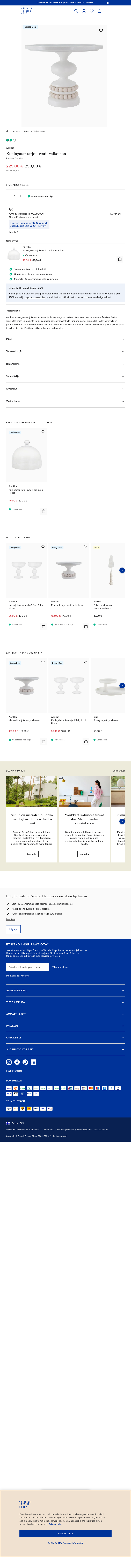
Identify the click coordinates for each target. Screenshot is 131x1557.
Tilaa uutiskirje (60, 967)
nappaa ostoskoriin (35, 297)
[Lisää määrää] (20, 196)
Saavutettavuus (101, 1129)
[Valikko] (107, 10)
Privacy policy (56, 1524)
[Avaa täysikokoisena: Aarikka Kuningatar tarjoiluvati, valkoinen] (64, 76)
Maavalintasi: (13, 975)
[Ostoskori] (99, 10)
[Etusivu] (7, 131)
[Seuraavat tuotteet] (122, 570)
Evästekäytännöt (84, 1129)
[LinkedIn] (33, 1062)
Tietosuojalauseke (65, 1129)
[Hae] (76, 10)
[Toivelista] (91, 10)
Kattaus (16, 131)
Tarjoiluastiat (39, 131)
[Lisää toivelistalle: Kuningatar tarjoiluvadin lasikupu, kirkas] (43, 431)
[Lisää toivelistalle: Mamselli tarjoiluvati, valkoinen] (85, 547)
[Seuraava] (122, 821)
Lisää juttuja (119, 770)
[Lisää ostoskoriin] (120, 259)
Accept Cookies (65, 1533)
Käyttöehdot (48, 1129)
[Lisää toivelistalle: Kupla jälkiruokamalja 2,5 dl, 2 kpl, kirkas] (43, 547)
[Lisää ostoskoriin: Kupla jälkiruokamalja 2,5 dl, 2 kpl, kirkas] (43, 626)
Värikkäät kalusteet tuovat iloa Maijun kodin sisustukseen (84, 818)
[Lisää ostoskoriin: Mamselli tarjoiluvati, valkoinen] (86, 626)
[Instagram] (9, 1062)
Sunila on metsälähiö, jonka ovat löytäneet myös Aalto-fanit (32, 818)
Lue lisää (10, 919)
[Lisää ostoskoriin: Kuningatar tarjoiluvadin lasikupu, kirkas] (43, 511)
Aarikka (10, 147)
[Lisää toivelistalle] (101, 30)
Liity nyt (42, 225)
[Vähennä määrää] (8, 196)
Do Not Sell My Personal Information (22, 1129)
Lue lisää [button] (13, 232)
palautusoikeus (44, 274)
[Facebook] (17, 1062)
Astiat (26, 131)
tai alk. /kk (15, 185)
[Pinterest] (25, 1062)
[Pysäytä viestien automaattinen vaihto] (108, 2)
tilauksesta (52, 279)
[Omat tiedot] (84, 10)
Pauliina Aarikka (14, 158)
